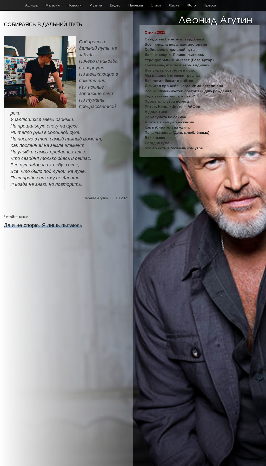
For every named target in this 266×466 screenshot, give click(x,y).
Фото (191, 5)
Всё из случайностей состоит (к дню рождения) (188, 91)
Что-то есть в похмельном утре (174, 148)
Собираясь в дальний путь (170, 49)
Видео (115, 5)
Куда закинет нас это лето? (170, 96)
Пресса (210, 5)
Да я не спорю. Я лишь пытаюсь (43, 225)
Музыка (95, 5)
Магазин (52, 5)
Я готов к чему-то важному (169, 122)
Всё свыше (155, 138)
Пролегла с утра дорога (167, 101)
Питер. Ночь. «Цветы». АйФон (172, 106)
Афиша (31, 5)
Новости (75, 5)
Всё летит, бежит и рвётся (169, 81)
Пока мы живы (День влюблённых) (177, 132)
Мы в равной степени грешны (172, 75)
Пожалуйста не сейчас (165, 117)
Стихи (156, 5)
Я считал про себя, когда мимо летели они (184, 86)
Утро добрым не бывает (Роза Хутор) (179, 60)
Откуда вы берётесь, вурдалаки (174, 39)
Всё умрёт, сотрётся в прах (170, 70)
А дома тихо (156, 112)
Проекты (135, 5)
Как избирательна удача (167, 127)
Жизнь (174, 5)
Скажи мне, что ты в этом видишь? (177, 65)
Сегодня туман (158, 143)
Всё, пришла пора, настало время (176, 44)
